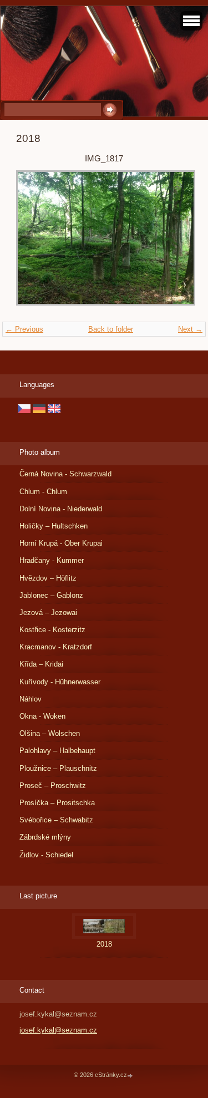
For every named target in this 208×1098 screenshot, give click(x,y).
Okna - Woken (42, 716)
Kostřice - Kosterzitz (52, 630)
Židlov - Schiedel (46, 855)
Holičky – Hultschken (53, 526)
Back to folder (110, 329)
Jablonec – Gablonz (51, 595)
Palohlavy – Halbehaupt (57, 750)
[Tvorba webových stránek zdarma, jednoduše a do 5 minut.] (131, 1075)
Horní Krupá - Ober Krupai (61, 543)
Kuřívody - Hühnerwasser (59, 682)
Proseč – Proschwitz (52, 785)
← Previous (24, 329)
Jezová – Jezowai (48, 612)
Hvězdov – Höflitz (48, 578)
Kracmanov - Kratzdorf (55, 647)
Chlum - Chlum (43, 491)
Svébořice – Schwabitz (56, 820)
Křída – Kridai (41, 664)
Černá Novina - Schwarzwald (65, 474)
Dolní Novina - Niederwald (60, 509)
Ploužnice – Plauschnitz (58, 768)
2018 (104, 944)
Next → (190, 329)
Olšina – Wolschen (49, 733)
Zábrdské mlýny (45, 837)
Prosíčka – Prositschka (57, 803)
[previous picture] (34, 243)
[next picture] (173, 243)
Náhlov (30, 699)
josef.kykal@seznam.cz (58, 1030)
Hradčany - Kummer (51, 560)
